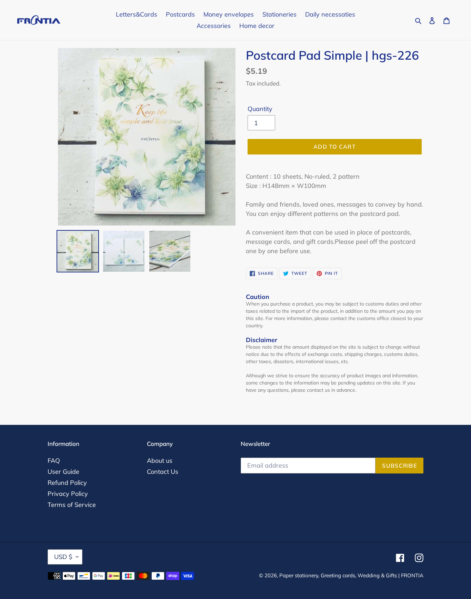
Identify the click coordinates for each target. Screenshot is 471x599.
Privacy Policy (68, 494)
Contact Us (162, 472)
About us (159, 461)
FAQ (54, 461)
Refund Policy (67, 483)
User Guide (63, 472)
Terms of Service (72, 505)
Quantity (260, 109)
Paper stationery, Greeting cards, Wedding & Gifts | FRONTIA (351, 575)
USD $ (63, 557)
